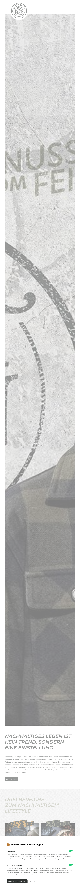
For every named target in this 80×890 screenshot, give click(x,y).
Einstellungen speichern (17, 881)
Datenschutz (34, 881)
